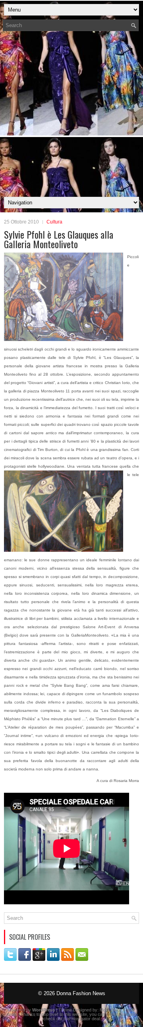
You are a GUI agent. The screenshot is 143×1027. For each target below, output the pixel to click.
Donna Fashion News (80, 993)
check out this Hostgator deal (71, 1018)
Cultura (54, 222)
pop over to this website (64, 1014)
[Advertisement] (71, 116)
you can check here (108, 1014)
